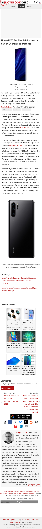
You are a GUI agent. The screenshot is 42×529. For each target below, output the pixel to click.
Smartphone (17, 110)
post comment (8, 388)
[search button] (34, 2)
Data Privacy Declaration (30, 519)
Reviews (13, 6)
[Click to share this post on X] (26, 422)
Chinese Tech (7, 110)
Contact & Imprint (8, 519)
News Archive (17, 493)
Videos (29, 6)
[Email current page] (26, 426)
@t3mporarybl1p (34, 485)
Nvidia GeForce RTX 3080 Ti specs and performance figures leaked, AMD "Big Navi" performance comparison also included (30, 404)
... (39, 6)
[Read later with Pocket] (36, 422)
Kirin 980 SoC (25, 127)
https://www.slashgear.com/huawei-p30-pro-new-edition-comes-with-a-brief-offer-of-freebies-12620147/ (19, 281)
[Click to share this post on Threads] (15, 422)
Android (31, 107)
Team (18, 519)
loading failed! (5, 502)
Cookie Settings (15, 522)
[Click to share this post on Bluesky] (20, 422)
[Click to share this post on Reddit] (31, 422)
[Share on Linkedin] (21, 426)
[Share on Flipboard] (16, 426)
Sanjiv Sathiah (6, 107)
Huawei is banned (15, 145)
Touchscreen (27, 110)
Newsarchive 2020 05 (29, 493)
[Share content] (5, 422)
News (22, 6)
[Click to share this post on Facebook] (10, 422)
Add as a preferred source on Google (23, 416)
